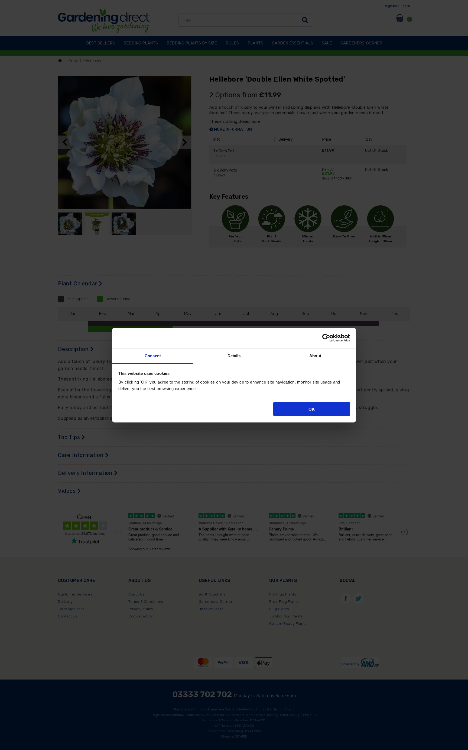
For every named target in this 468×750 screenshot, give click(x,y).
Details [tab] (234, 355)
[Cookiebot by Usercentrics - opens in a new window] (326, 338)
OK (311, 409)
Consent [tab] (153, 355)
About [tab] (315, 355)
